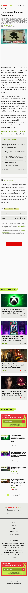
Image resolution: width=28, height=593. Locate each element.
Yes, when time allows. (11, 162)
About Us (14, 523)
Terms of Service (11, 425)
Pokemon (16, 208)
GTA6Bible (13, 557)
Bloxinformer (21, 554)
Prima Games (20, 545)
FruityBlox (14, 554)
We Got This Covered (17, 548)
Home (2, 8)
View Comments (14, 244)
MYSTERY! (11, 208)
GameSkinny (18, 550)
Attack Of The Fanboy (9, 545)
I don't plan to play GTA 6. (11, 165)
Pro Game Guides (7, 543)
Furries (5, 208)
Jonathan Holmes (8, 25)
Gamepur (22, 543)
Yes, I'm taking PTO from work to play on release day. (15, 152)
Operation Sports (9, 552)
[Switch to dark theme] (23, 5)
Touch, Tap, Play (6, 554)
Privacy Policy (17, 425)
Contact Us (14, 528)
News (6, 8)
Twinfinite (15, 543)
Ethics (14, 525)
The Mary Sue (18, 552)
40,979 (16, 495)
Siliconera (7, 548)
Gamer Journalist (9, 550)
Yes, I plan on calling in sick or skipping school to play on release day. (14, 157)
